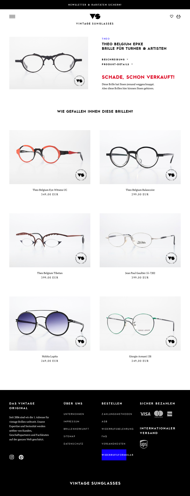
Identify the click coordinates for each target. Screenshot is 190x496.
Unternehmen (74, 413)
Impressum (71, 421)
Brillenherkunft (76, 428)
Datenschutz (74, 443)
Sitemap (69, 436)
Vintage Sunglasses (95, 23)
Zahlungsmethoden (114, 413)
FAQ (104, 436)
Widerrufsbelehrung (114, 428)
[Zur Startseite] (95, 16)
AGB (104, 421)
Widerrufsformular (114, 454)
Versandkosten (114, 443)
